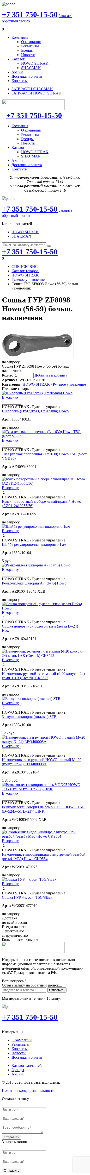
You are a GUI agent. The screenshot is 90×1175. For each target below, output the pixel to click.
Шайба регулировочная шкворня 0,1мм (34, 544)
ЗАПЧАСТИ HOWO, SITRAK (36, 93)
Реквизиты (30, 46)
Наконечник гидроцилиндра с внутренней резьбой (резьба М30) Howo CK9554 (43, 856)
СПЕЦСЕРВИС (25, 266)
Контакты (20, 81)
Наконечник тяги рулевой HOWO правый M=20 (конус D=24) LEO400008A (41, 762)
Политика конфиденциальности (28, 1090)
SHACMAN (31, 68)
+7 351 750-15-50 (30, 14)
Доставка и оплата (27, 76)
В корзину (10, 397)
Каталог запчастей (27, 1065)
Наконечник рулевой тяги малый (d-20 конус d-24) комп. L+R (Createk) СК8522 (43, 676)
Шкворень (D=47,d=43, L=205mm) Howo (35, 411)
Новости (28, 55)
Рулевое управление (28, 279)
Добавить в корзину (51, 375)
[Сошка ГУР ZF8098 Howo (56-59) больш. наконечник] (38, 358)
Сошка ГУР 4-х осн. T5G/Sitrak (27, 897)
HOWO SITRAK (34, 63)
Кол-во (7, 375)
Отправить (57, 990)
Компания (20, 37)
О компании (31, 42)
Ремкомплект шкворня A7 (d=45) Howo (34, 583)
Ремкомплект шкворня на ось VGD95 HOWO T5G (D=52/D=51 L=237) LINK (43, 809)
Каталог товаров (25, 271)
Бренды (27, 50)
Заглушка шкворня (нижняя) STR (29, 717)
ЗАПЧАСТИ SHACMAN (32, 89)
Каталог (18, 59)
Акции (17, 72)
